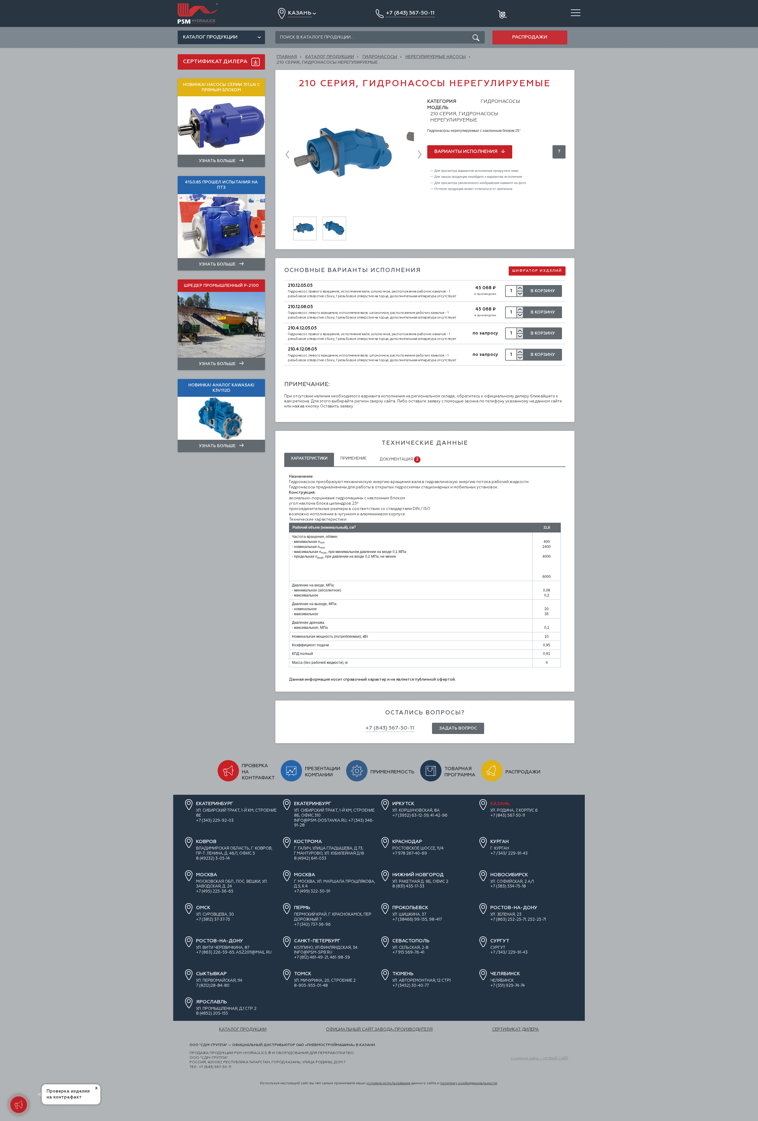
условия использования (388, 1083)
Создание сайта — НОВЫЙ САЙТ (539, 1058)
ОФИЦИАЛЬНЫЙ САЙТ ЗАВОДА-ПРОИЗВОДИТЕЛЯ (379, 1029)
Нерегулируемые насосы (435, 57)
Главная (287, 57)
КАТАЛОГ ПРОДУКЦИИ (329, 57)
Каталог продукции (210, 37)
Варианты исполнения (466, 151)
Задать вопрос (458, 728)
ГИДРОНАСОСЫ (379, 57)
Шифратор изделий (537, 271)
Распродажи (529, 37)
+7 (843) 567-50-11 (390, 728)
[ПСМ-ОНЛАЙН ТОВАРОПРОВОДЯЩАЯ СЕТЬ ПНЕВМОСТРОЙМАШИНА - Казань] (198, 5)
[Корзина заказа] (503, 13)
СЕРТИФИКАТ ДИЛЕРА (515, 1029)
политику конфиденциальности (468, 1083)
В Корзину (543, 291)
